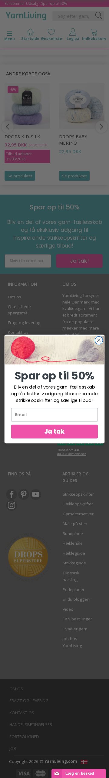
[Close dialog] (99, 340)
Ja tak (54, 431)
